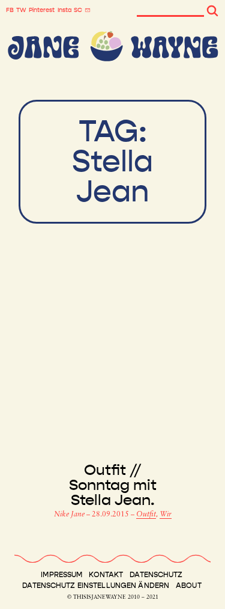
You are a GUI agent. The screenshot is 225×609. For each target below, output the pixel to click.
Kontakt (106, 575)
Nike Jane (70, 514)
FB (10, 10)
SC (78, 10)
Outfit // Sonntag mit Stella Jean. (113, 485)
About (189, 585)
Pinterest (42, 10)
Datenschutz (156, 575)
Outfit (146, 514)
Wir (166, 514)
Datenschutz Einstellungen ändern (95, 585)
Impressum (61, 575)
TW (21, 10)
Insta (64, 10)
